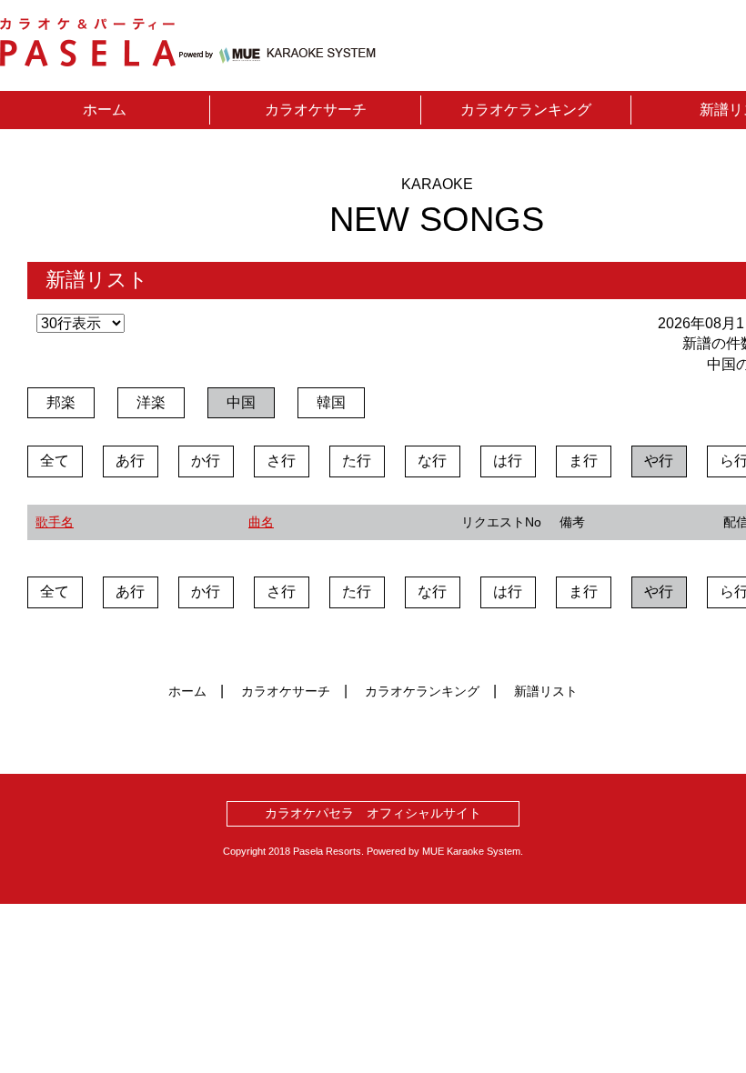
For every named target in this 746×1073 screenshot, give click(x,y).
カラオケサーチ (316, 109)
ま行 (583, 460)
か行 (205, 460)
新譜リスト (546, 691)
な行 (432, 460)
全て (54, 460)
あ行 (130, 460)
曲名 (261, 522)
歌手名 (54, 522)
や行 (658, 460)
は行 (507, 460)
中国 (241, 402)
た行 (356, 460)
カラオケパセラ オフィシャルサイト (373, 813)
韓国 (331, 402)
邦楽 (61, 402)
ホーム (104, 109)
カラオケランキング (525, 109)
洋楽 (151, 402)
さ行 (281, 460)
